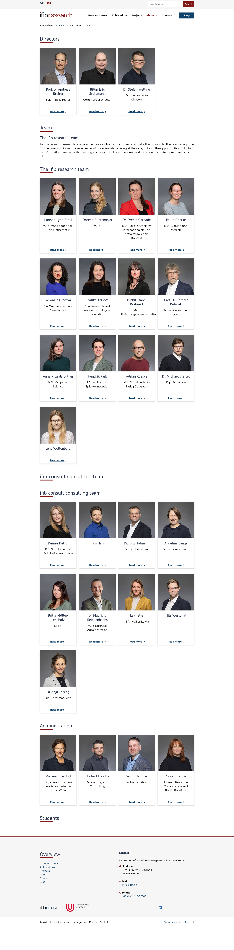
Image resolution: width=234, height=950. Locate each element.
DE (42, 3)
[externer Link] (51, 907)
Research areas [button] (98, 15)
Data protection (173, 922)
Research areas (49, 863)
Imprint (189, 922)
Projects (136, 15)
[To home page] (56, 15)
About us (45, 874)
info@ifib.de (129, 884)
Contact (167, 15)
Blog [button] (187, 15)
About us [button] (152, 15)
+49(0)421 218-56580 (134, 896)
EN (49, 3)
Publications (119, 15)
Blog (43, 881)
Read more (57, 111)
